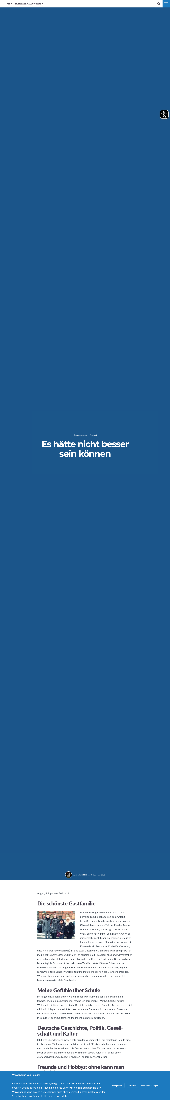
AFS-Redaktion (81, 874)
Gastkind (93, 435)
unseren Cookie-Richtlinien (27, 1087)
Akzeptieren (117, 1085)
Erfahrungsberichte (80, 435)
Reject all (132, 1085)
